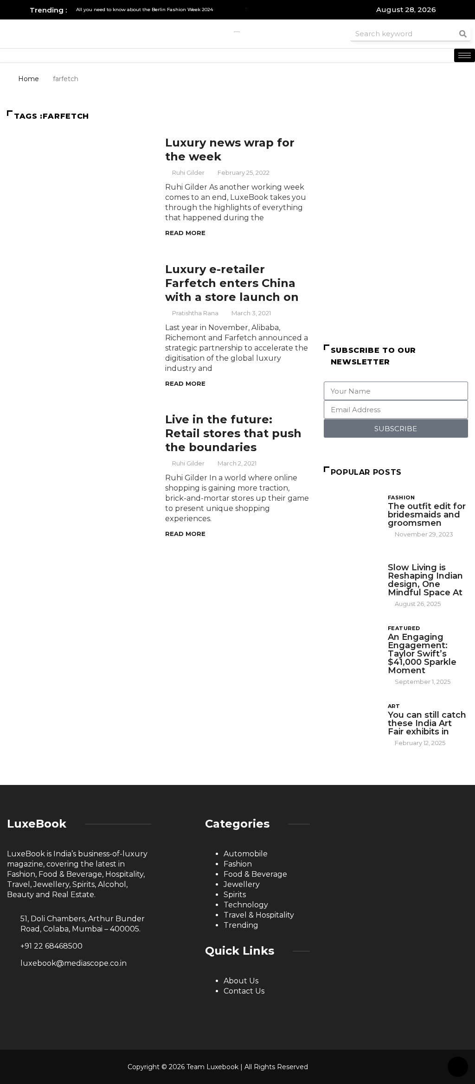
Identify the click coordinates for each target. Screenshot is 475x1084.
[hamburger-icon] (464, 55)
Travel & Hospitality (259, 915)
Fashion (401, 497)
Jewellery (242, 884)
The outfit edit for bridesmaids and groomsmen (427, 514)
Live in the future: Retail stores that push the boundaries (233, 433)
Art (394, 706)
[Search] (463, 33)
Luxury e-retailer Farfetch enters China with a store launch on (232, 283)
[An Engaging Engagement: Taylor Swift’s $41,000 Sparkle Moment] (351, 645)
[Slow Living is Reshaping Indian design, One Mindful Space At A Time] (351, 575)
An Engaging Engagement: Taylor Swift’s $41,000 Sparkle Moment (422, 654)
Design (399, 558)
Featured (404, 628)
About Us (241, 980)
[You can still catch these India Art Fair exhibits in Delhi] (351, 723)
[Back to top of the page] (458, 1067)
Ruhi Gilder (188, 172)
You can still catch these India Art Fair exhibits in (427, 723)
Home (28, 79)
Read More (185, 232)
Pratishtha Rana (195, 313)
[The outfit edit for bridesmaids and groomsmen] (351, 514)
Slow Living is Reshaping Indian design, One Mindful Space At (425, 580)
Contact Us (244, 991)
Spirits (235, 894)
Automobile (246, 853)
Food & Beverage (255, 874)
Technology (246, 904)
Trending (241, 925)
